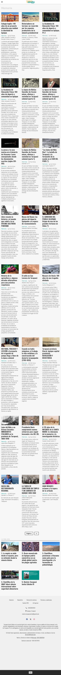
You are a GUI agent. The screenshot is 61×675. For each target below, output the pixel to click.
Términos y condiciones (46, 600)
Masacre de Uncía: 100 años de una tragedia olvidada (50, 278)
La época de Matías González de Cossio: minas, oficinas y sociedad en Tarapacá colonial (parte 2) (30, 94)
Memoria (3, 35)
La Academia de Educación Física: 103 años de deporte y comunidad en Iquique (9, 93)
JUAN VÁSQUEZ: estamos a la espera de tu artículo (49, 488)
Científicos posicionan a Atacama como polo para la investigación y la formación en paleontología (50, 559)
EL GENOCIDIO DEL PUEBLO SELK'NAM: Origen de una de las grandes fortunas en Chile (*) (50, 221)
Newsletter (20, 600)
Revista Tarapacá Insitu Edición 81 (29, 583)
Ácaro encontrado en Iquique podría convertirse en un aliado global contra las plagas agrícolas (29, 558)
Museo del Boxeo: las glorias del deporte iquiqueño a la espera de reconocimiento (30, 220)
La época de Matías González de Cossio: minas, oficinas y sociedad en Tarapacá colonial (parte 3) (50, 94)
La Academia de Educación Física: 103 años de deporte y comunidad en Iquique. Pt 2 (51, 28)
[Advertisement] (30, 656)
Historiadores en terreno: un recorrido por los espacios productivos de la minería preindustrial (30, 28)
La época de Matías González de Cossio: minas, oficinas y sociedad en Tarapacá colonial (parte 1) (30, 154)
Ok (30, 672)
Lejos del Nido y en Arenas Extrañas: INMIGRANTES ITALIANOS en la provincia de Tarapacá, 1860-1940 (9, 433)
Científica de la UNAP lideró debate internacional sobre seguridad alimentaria (9, 585)
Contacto (11, 600)
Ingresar (36, 603)
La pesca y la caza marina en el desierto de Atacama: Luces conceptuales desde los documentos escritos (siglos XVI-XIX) (9, 156)
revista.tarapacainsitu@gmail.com (30, 614)
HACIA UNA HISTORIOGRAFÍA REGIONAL (7, 488)
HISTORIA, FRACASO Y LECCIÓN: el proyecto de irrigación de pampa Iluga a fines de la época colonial (9, 353)
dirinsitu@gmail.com (30, 635)
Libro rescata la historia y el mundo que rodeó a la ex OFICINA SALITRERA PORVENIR (8, 221)
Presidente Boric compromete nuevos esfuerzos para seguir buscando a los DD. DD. (30, 430)
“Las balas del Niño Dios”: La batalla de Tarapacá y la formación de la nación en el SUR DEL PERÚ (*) (50, 155)
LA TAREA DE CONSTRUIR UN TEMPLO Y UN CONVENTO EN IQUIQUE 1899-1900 (30, 489)
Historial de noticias (32, 600)
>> (36, 533)
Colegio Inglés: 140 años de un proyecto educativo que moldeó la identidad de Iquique (9, 28)
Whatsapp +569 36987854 (37, 638)
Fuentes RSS (26, 603)
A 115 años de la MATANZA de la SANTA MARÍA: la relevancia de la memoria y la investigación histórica (51, 432)
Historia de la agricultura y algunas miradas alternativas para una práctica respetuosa (9, 280)
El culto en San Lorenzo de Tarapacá (29, 276)
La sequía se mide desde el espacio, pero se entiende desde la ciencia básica (9, 556)
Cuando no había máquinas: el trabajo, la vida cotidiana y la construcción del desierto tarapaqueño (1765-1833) (30, 354)
